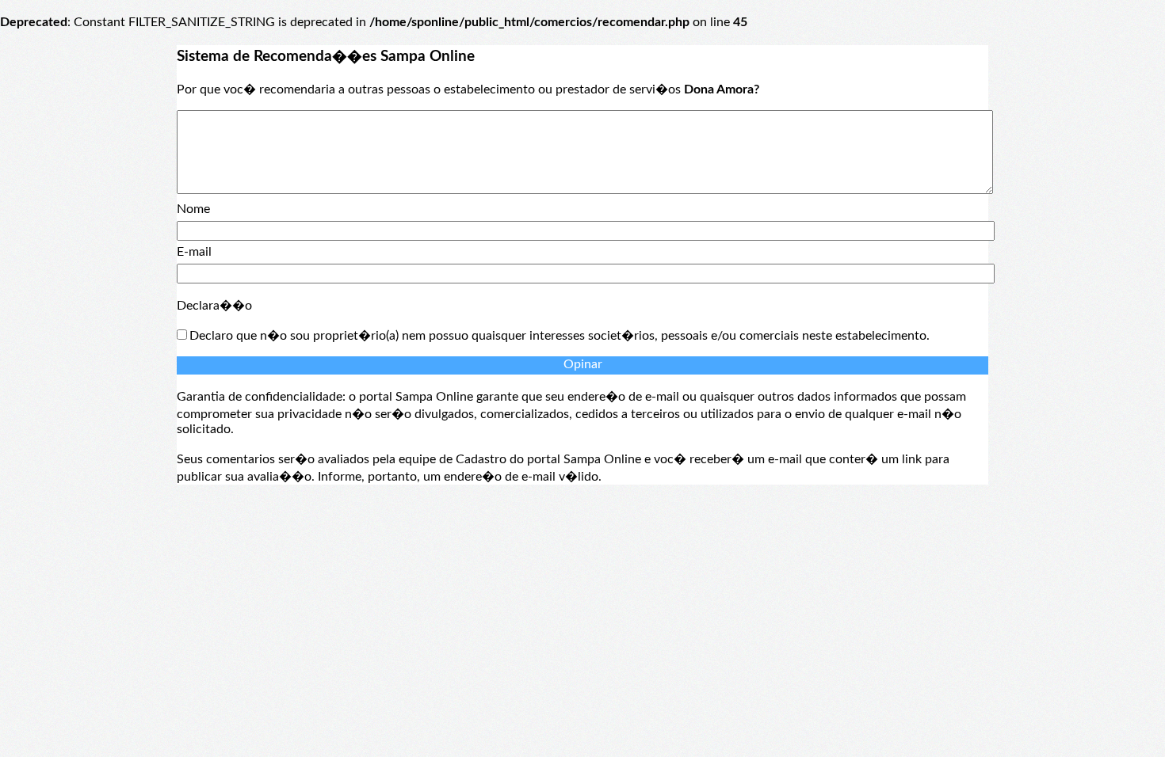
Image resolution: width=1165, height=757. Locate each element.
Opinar (582, 364)
